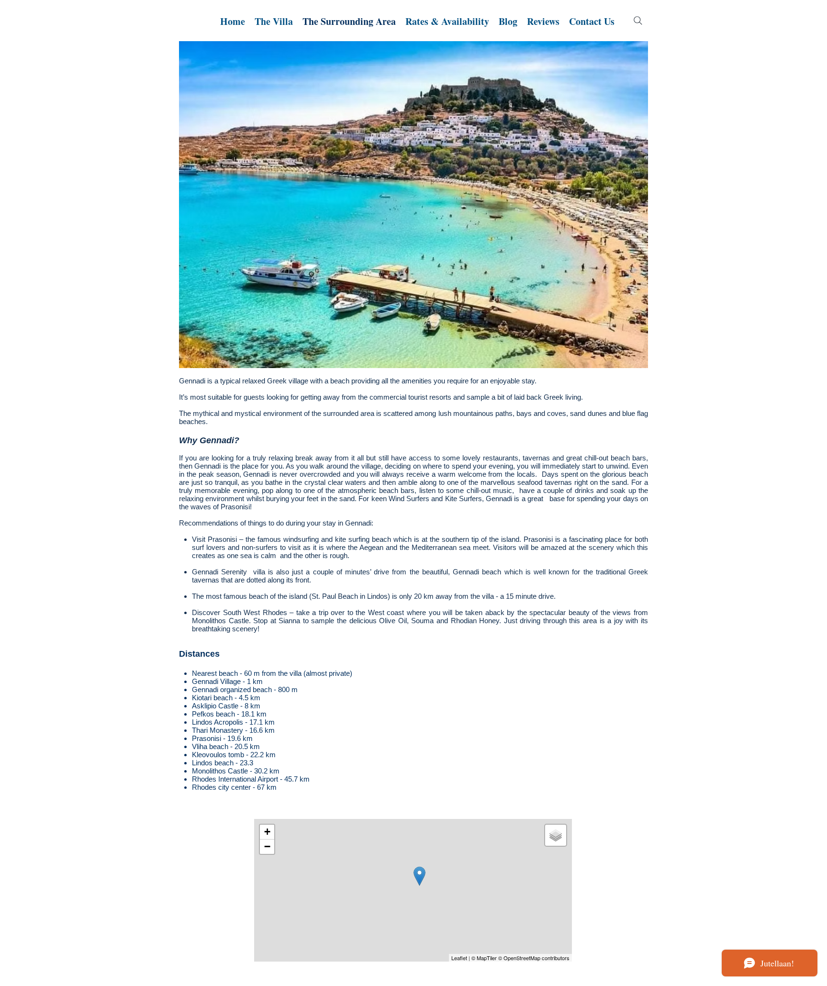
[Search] (638, 21)
